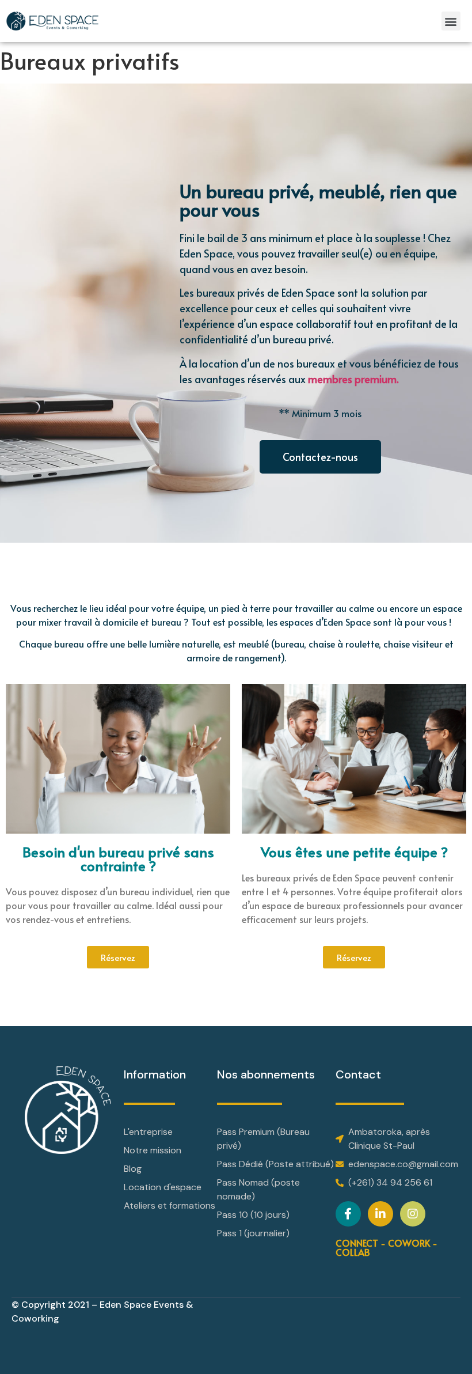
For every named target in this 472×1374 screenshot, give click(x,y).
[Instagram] (412, 1214)
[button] (450, 21)
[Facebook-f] (348, 1214)
